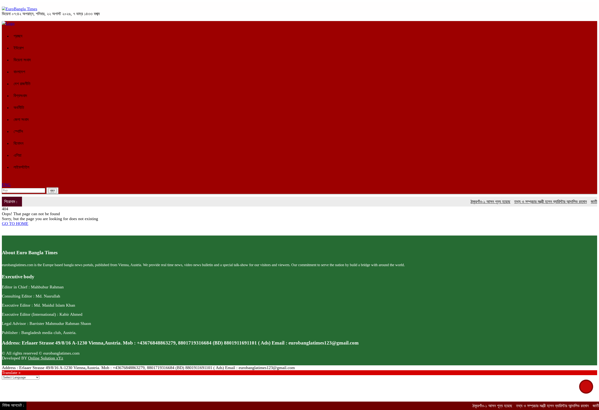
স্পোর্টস (18, 131)
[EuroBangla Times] (19, 9)
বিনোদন (18, 143)
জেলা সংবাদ (21, 119)
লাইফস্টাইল (21, 167)
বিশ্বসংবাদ (20, 95)
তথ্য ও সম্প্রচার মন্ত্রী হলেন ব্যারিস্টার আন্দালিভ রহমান (543, 201)
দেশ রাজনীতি (22, 83)
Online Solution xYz (45, 358)
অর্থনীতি (19, 107)
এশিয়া (17, 155)
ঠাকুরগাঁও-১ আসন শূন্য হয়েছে (483, 201)
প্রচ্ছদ (18, 36)
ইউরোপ (19, 48)
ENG (6, 184)
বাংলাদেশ (19, 71)
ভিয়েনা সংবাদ (22, 60)
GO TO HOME (15, 223)
